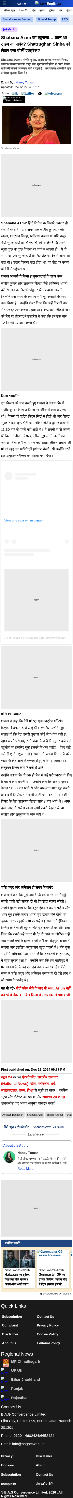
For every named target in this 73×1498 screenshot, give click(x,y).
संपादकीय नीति (44, 1484)
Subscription (12, 1316)
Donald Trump (47, 19)
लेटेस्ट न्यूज (9, 10)
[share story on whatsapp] (40, 93)
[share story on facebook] (15, 93)
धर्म (53, 1084)
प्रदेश (42, 10)
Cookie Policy (47, 1334)
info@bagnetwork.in (28, 1444)
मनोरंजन (43, 1084)
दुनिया (52, 10)
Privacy (7, 1456)
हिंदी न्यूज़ (9, 1127)
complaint (8, 1484)
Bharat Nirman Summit (17, 19)
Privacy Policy (48, 1325)
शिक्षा (30, 1090)
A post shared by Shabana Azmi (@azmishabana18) (37, 637)
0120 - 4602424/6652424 (34, 1436)
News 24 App (53, 1097)
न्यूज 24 (7, 1077)
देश (33, 10)
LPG (65, 19)
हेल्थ (22, 1090)
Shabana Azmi (35, 1114)
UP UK (17, 1371)
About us (9, 1343)
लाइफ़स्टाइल (9, 1090)
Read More (25, 1168)
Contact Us (45, 1316)
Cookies (7, 1465)
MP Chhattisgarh (25, 1361)
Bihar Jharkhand (25, 1380)
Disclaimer (10, 1334)
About (40, 1465)
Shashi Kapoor (55, 1114)
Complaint (10, 1325)
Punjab (17, 1389)
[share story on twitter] (28, 93)
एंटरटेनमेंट (7, 29)
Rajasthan (20, 1398)
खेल (60, 10)
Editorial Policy (48, 1343)
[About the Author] (9, 1157)
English (53, 3)
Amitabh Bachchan (12, 1114)
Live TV (20, 4)
